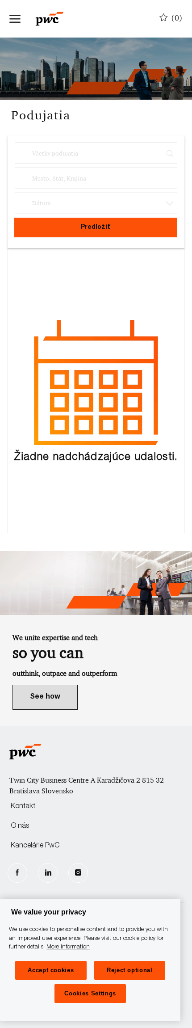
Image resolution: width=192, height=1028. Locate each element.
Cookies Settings (90, 993)
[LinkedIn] (48, 873)
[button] (96, 203)
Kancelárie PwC (35, 846)
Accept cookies (51, 970)
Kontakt (23, 806)
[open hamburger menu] (15, 19)
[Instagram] (78, 873)
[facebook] (17, 873)
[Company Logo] (54, 18)
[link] (45, 697)
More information (68, 947)
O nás (20, 826)
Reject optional (130, 970)
